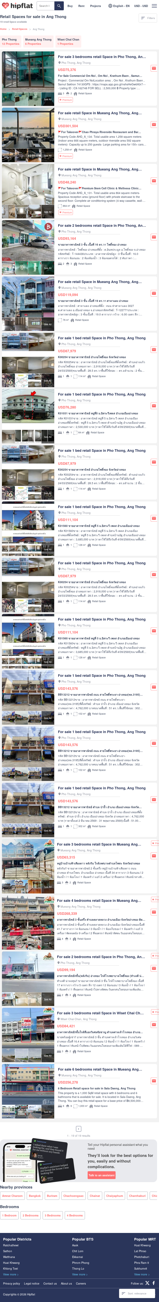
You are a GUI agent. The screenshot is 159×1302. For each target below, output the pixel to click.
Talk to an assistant (102, 1175)
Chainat (95, 1196)
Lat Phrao (140, 1251)
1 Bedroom (9, 1215)
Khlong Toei (10, 1268)
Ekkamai (77, 1257)
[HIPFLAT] (17, 6)
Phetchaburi (141, 1257)
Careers (81, 1283)
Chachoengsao (73, 1196)
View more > (11, 1274)
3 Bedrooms (53, 1215)
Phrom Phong (80, 1263)
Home (3, 29)
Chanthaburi (137, 1196)
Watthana (9, 1257)
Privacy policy (11, 1283)
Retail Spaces (19, 29)
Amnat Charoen (12, 1196)
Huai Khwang (11, 1263)
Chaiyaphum (114, 1196)
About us (66, 1283)
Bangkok (35, 1196)
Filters (151, 18)
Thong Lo (78, 1268)
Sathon (7, 1251)
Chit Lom (77, 1251)
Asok (75, 1245)
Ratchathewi (10, 1245)
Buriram (52, 1196)
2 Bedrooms (31, 1215)
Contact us (50, 1283)
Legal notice (31, 1283)
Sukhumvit (140, 1268)
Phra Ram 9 (141, 1263)
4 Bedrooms (75, 1215)
